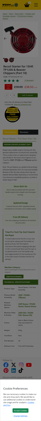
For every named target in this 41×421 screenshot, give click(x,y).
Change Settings (20, 416)
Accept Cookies (20, 410)
